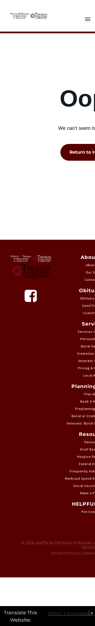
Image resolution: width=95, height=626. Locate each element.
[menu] (88, 19)
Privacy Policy (65, 553)
